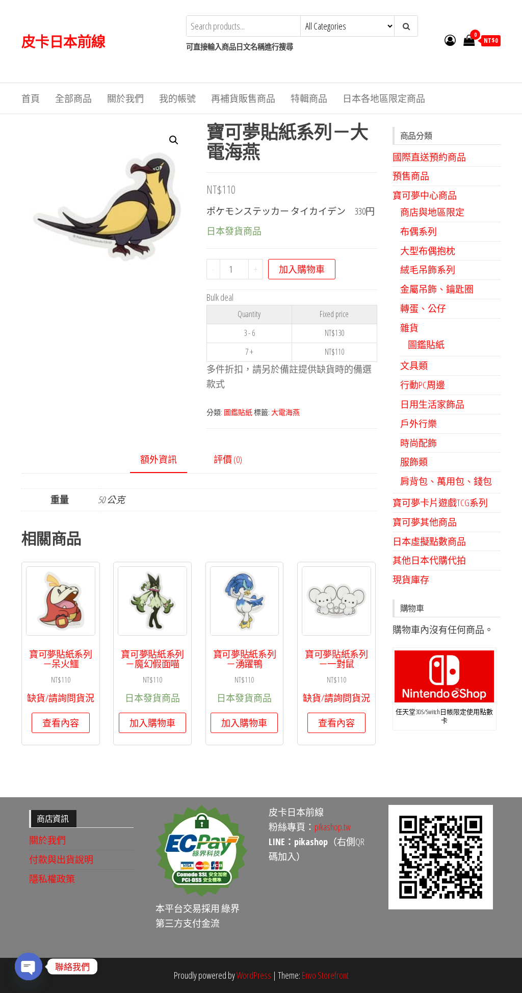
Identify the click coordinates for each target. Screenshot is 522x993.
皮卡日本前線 (63, 41)
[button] (174, 140)
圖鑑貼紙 (238, 412)
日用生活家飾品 (432, 404)
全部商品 (73, 98)
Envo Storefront (325, 975)
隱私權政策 (52, 879)
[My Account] (450, 39)
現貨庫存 (411, 579)
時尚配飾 (418, 443)
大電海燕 (285, 412)
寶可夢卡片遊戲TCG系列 (440, 503)
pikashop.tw (333, 827)
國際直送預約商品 (429, 157)
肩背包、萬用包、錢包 (446, 481)
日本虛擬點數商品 (429, 541)
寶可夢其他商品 (425, 522)
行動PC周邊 (422, 385)
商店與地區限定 (432, 212)
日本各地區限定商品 (384, 98)
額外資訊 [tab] (158, 459)
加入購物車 (302, 269)
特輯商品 (309, 98)
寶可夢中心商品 (425, 195)
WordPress (254, 975)
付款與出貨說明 (61, 859)
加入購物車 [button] (152, 723)
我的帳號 (177, 98)
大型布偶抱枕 (427, 251)
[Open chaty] (28, 966)
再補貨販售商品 (243, 98)
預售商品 (411, 176)
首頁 (30, 98)
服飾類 (414, 462)
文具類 (414, 365)
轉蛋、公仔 (423, 308)
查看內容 (60, 723)
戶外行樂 (418, 423)
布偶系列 (418, 231)
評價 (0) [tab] (228, 459)
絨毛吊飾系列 (427, 270)
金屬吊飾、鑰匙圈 (437, 289)
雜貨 (409, 328)
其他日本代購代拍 (429, 560)
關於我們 (125, 98)
